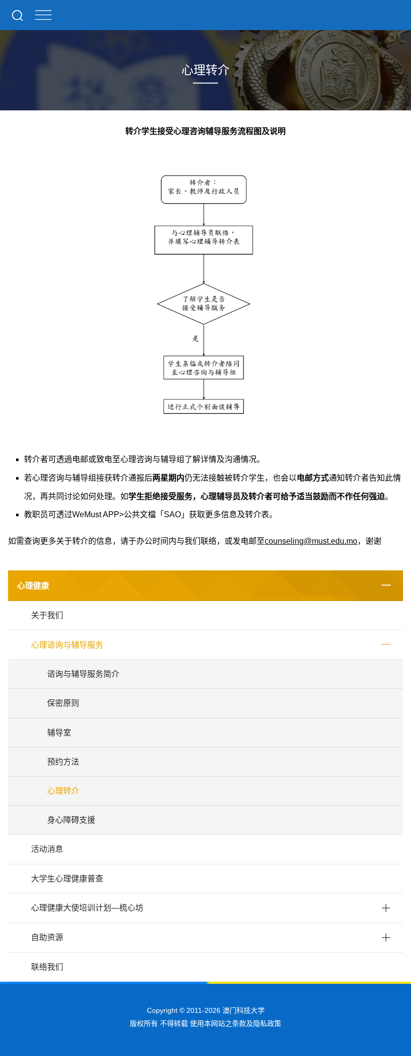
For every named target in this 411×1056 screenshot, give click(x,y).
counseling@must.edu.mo (311, 541)
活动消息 (47, 849)
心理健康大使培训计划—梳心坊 (87, 907)
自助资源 (47, 937)
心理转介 (63, 791)
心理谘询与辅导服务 (67, 645)
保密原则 (63, 703)
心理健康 (33, 585)
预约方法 (63, 762)
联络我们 (47, 967)
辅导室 (59, 732)
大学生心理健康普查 (67, 878)
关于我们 (47, 615)
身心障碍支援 (71, 820)
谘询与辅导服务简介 (83, 674)
